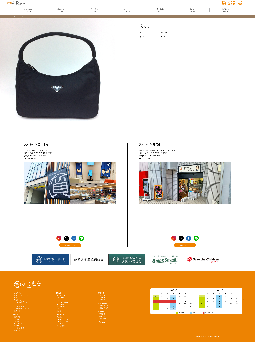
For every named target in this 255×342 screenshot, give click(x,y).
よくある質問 (61, 326)
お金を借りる (17, 293)
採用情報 (101, 312)
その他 (59, 311)
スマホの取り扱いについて (22, 309)
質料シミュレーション (21, 295)
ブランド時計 (61, 297)
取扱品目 (17, 311)
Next (244, 300)
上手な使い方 (18, 304)
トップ (14, 16)
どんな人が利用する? (21, 302)
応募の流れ (102, 318)
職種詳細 (102, 314)
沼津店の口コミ (70, 245)
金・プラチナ (61, 295)
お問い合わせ (102, 303)
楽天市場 (59, 317)
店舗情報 (101, 293)
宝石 (58, 300)
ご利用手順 (17, 300)
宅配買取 (17, 319)
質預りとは (17, 297)
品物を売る (16, 315)
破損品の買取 (18, 323)
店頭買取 (17, 317)
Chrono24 (60, 323)
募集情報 (102, 316)
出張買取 (17, 321)
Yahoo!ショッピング (63, 319)
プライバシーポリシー (105, 322)
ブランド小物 (61, 306)
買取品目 (58, 293)
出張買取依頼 (103, 308)
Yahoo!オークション (63, 321)
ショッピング (59, 315)
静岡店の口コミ (185, 245)
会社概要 (102, 295)
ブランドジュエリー (63, 302)
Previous (149, 300)
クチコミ (102, 300)
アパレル (59, 309)
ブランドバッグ (62, 304)
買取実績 (20, 16)
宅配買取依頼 (103, 306)
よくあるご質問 (19, 306)
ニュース (102, 297)
